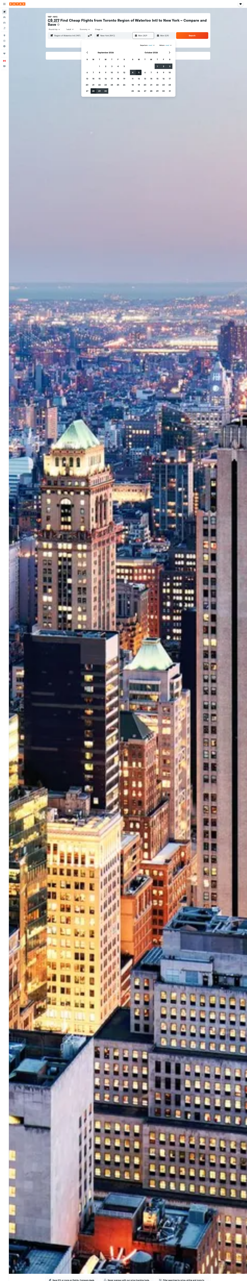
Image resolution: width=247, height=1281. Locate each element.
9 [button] (105, 72)
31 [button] (170, 91)
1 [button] (99, 66)
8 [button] (99, 72)
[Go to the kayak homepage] (17, 4)
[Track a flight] (4, 40)
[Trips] (4, 53)
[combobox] (54, 29)
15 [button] (99, 78)
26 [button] (124, 85)
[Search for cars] (4, 22)
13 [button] (87, 78)
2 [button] (105, 66)
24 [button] (112, 85)
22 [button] (99, 85)
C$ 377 (53, 20)
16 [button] (106, 78)
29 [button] (99, 91)
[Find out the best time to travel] (4, 46)
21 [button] (93, 85)
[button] (4, 4)
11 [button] (118, 72)
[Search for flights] (4, 11)
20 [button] (87, 85)
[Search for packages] (4, 28)
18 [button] (118, 78)
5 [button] (124, 66)
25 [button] (118, 85)
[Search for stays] (4, 17)
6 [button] (87, 72)
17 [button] (112, 78)
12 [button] (124, 72)
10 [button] (112, 72)
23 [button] (105, 85)
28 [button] (93, 91)
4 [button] (118, 66)
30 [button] (105, 91)
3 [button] (111, 66)
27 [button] (87, 91)
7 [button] (93, 72)
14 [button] (93, 78)
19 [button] (124, 78)
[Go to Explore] (4, 35)
